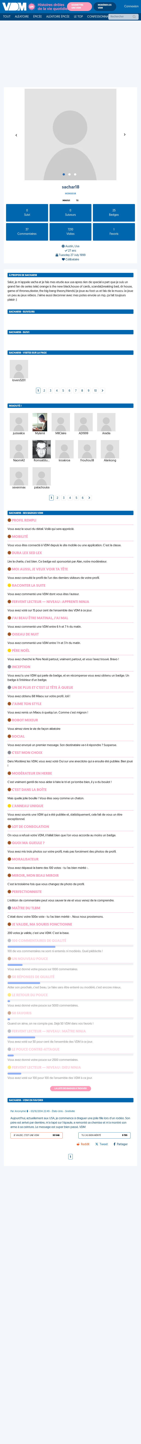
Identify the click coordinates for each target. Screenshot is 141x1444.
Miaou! (66, 201)
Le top (78, 16)
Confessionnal (98, 16)
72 (77, 201)
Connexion (131, 6)
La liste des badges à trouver (71, 1089)
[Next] (102, 391)
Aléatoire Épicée (58, 16)
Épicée (37, 16)
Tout (6, 16)
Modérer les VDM (104, 6)
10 (95, 390)
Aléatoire (22, 16)
